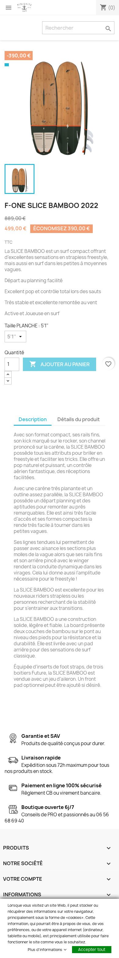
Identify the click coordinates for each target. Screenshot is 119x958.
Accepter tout (91, 949)
